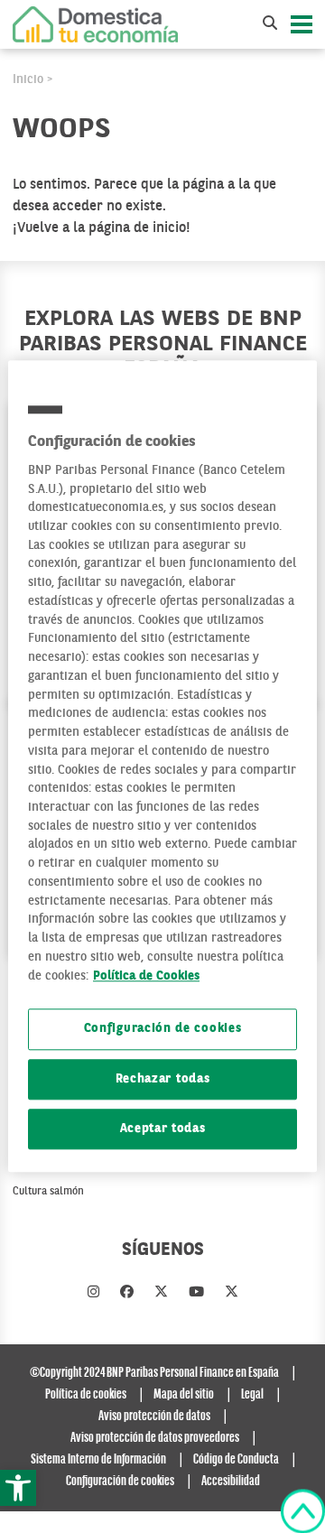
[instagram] (93, 1293)
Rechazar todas (163, 1079)
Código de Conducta (236, 1460)
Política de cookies (85, 1395)
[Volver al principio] (303, 1511)
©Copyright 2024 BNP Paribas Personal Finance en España (154, 1373)
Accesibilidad (230, 1481)
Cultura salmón (48, 1191)
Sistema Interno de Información (98, 1460)
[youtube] (196, 1293)
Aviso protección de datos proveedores (154, 1438)
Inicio (28, 79)
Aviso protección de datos (154, 1416)
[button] (18, 1488)
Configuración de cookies (163, 1030)
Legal (252, 1395)
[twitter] (161, 1293)
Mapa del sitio (183, 1395)
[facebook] (127, 1293)
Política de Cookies (146, 976)
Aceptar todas (163, 1129)
